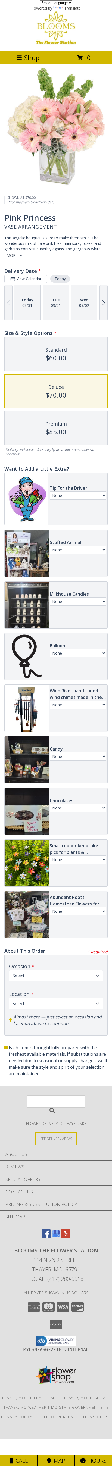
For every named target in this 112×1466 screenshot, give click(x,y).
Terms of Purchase (57, 1416)
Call (20, 1460)
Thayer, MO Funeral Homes (30, 1397)
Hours (96, 1460)
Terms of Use (97, 1416)
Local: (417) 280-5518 (56, 1279)
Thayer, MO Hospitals (87, 1397)
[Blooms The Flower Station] (56, 43)
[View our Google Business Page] (56, 1236)
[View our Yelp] (65, 1236)
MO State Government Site (79, 1407)
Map (58, 1460)
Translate (72, 8)
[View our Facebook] (46, 1236)
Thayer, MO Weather (25, 1407)
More (12, 255)
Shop (31, 57)
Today (60, 278)
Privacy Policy (16, 1416)
